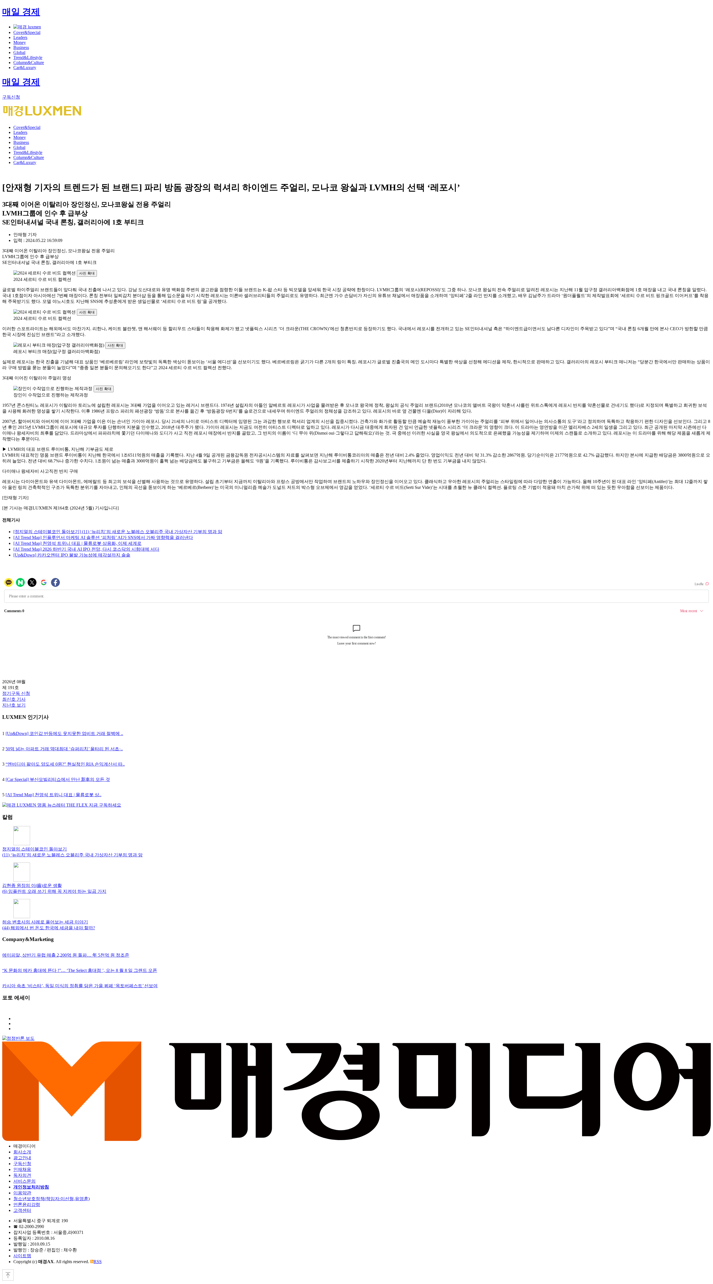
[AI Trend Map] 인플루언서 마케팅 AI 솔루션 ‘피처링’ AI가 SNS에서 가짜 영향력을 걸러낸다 (103, 537)
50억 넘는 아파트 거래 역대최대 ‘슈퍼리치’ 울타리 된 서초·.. (64, 748)
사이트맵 (22, 1255)
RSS (98, 1261)
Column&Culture (28, 62)
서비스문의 (24, 1181)
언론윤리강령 (26, 1204)
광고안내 (22, 1157)
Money (19, 42)
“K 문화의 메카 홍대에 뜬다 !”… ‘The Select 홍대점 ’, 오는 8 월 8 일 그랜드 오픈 (79, 970)
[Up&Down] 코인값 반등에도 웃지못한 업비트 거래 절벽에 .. (64, 733)
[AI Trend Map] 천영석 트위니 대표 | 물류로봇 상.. (53, 794)
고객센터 (22, 1210)
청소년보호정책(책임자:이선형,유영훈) (51, 1198)
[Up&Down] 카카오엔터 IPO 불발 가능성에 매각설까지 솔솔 (71, 555)
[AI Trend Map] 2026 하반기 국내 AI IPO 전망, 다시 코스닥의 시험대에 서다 (86, 549)
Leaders (20, 37)
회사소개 (22, 1152)
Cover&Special (26, 32)
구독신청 (11, 97)
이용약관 (22, 1192)
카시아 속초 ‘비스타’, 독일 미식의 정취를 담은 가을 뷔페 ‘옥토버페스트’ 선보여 (80, 985)
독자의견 (22, 1175)
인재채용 (22, 1169)
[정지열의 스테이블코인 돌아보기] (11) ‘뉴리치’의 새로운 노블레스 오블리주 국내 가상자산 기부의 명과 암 (117, 531)
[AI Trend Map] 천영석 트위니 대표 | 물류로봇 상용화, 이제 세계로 (77, 543)
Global (19, 52)
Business (21, 47)
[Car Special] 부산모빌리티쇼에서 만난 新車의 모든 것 (58, 779)
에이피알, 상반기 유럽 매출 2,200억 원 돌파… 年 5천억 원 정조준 (65, 955)
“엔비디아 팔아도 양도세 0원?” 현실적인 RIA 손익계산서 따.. (65, 764)
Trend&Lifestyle (27, 57)
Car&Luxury (24, 67)
